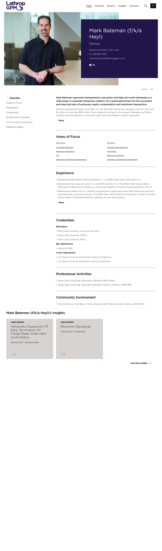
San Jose (114, 50)
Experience (12, 108)
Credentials (12, 112)
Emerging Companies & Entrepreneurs (71, 160)
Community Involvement (19, 122)
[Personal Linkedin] (94, 65)
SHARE (144, 90)
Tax (57, 156)
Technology (111, 152)
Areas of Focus (14, 103)
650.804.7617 (99, 54)
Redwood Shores (98, 50)
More (61, 121)
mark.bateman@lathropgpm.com (107, 58)
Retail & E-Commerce (115, 156)
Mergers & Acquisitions (65, 152)
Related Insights (14, 127)
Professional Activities (18, 117)
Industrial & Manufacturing (117, 148)
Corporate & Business (64, 148)
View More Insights (139, 363)
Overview (15, 98)
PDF (151, 89)
